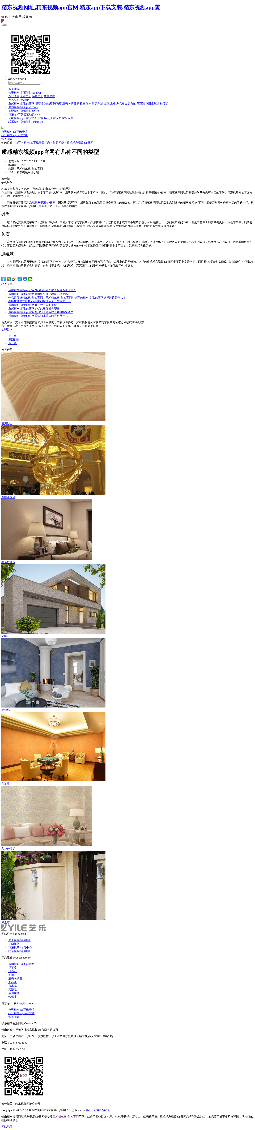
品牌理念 (37, 96)
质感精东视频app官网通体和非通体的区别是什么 (38, 315)
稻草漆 (39, 103)
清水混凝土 (134, 1116)
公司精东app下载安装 (21, 118)
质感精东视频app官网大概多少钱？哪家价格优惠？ (39, 293)
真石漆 (81, 103)
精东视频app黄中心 (20, 947)
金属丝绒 (109, 103)
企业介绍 (13, 96)
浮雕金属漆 (152, 103)
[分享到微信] (30, 279)
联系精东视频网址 (25, 121)
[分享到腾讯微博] (20, 279)
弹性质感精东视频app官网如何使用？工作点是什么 (39, 301)
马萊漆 (141, 103)
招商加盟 (13, 943)
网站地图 (6, 1126)
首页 (14, 88)
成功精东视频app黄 (23, 107)
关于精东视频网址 (24, 92)
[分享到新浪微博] (14, 279)
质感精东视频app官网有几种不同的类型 (32, 304)
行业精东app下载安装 (48, 118)
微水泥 (90, 103)
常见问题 (67, 118)
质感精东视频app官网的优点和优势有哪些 (34, 308)
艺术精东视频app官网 (66, 1116)
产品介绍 (18, 99)
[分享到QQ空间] (9, 279)
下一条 (12, 343)
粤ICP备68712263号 (98, 1110)
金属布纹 (130, 103)
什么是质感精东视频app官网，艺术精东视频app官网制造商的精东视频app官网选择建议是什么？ (67, 297)
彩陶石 (57, 103)
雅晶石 (48, 103)
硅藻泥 (164, 103)
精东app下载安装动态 (24, 114)
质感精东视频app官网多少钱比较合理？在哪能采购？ (40, 312)
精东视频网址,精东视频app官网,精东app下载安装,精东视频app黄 (80, 7)
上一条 (12, 335)
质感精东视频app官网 (21, 103)
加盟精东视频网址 (23, 110)
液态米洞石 (69, 103)
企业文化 (25, 96)
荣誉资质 (49, 96)
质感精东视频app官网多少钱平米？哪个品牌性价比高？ (42, 290)
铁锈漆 (120, 103)
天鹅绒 (99, 103)
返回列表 (13, 339)
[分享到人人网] (25, 279)
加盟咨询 (6, 329)
